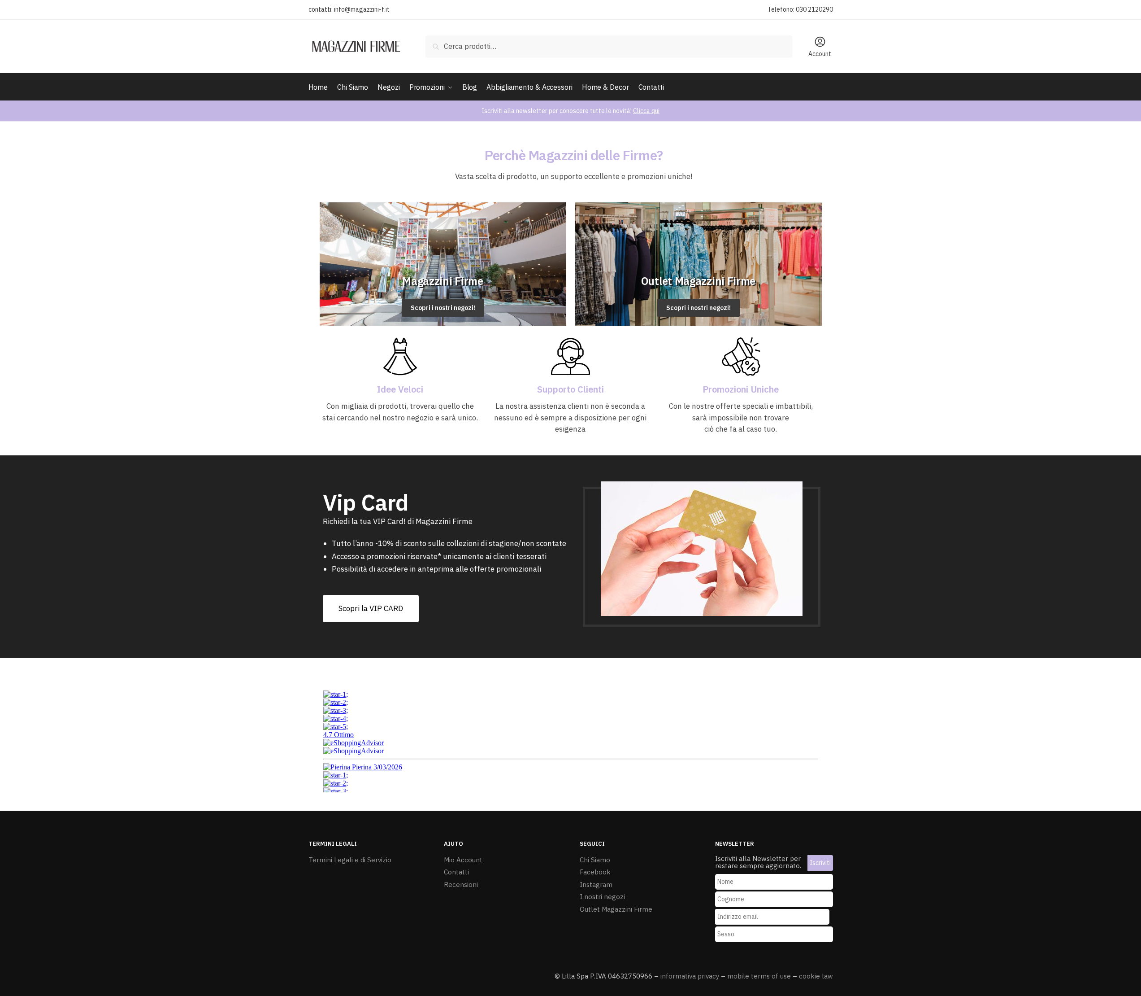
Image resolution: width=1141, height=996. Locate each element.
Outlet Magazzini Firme (616, 909)
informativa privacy (689, 976)
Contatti (456, 872)
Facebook (595, 872)
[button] (371, 608)
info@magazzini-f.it (362, 9)
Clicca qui (646, 111)
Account (819, 54)
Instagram (596, 884)
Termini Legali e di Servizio (349, 860)
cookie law (816, 976)
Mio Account (463, 860)
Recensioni (461, 884)
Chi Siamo (595, 860)
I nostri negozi (602, 896)
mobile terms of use (759, 976)
